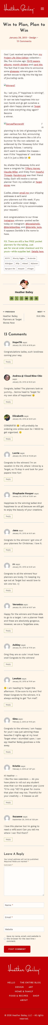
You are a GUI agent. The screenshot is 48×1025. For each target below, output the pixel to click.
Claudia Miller (11, 172)
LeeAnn (17, 678)
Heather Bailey (24, 292)
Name (9, 905)
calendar (32, 258)
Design (32, 37)
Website (9, 929)
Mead (25, 263)
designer (9, 263)
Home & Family (24, 992)
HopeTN (17, 342)
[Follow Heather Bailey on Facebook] (12, 298)
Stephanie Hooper (23, 493)
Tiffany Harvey (32, 168)
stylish (21, 269)
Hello (11, 983)
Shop (36, 996)
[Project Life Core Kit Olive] (24, 85)
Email (9, 917)
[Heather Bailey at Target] (22, 124)
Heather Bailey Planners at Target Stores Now (12, 317)
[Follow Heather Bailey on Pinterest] (36, 298)
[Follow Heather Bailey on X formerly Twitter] (17, 298)
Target (37, 106)
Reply (8, 362)
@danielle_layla (34, 227)
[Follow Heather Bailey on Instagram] (21, 298)
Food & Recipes (18, 996)
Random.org (19, 175)
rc (14, 564)
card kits (38, 64)
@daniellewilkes (12, 227)
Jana (15, 530)
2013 (7, 258)
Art (31, 987)
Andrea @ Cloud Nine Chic (27, 375)
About (24, 1000)
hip (17, 263)
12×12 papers (33, 61)
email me (24, 193)
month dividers (20, 64)
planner (34, 263)
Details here (37, 251)
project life (10, 269)
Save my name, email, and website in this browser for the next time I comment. (24, 938)
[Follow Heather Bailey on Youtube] (26, 298)
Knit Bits (41, 314)
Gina (15, 718)
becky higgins (19, 258)
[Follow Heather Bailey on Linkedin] (31, 298)
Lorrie (16, 453)
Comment (8, 865)
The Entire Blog (30, 983)
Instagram (9, 220)
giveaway (14, 71)
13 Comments (24, 41)
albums (8, 64)
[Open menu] (44, 8)
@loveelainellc (33, 224)
